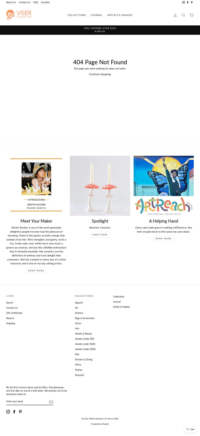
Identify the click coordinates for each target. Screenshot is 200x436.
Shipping (10, 323)
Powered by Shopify (100, 424)
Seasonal (79, 375)
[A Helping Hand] (164, 186)
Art (76, 308)
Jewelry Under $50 (84, 339)
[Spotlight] (100, 186)
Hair (77, 328)
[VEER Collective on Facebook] (14, 412)
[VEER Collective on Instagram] (8, 412)
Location (45, 2)
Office (78, 364)
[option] (100, 30)
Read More (36, 270)
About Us (11, 2)
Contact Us (24, 2)
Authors (79, 313)
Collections (77, 15)
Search (9, 302)
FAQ (35, 2)
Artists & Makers (120, 15)
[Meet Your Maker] (36, 186)
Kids (77, 354)
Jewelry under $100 (85, 344)
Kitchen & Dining (83, 359)
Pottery (78, 370)
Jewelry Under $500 (85, 349)
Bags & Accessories (85, 318)
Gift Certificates (14, 313)
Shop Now (100, 234)
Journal (96, 15)
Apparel (79, 302)
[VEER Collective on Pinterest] (20, 412)
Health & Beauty (83, 333)
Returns (10, 318)
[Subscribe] (51, 402)
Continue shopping (100, 74)
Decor (78, 323)
